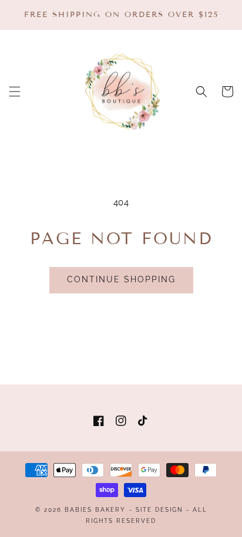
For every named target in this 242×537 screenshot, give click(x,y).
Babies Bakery (95, 509)
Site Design (159, 509)
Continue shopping (121, 279)
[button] (15, 91)
